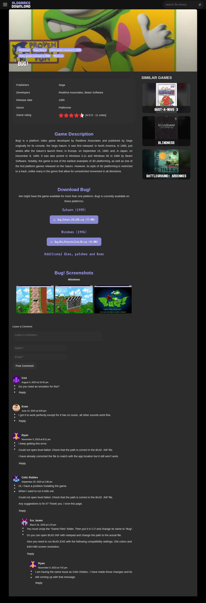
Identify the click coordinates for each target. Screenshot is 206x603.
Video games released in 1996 (34, 56)
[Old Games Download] (21, 4)
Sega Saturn (40, 50)
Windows (58, 56)
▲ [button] (15, 385)
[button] (5, 4)
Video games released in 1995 (65, 50)
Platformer (24, 50)
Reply (22, 392)
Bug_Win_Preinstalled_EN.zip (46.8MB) (76, 241)
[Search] (199, 4)
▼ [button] (15, 392)
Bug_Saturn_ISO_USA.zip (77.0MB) (76, 219)
